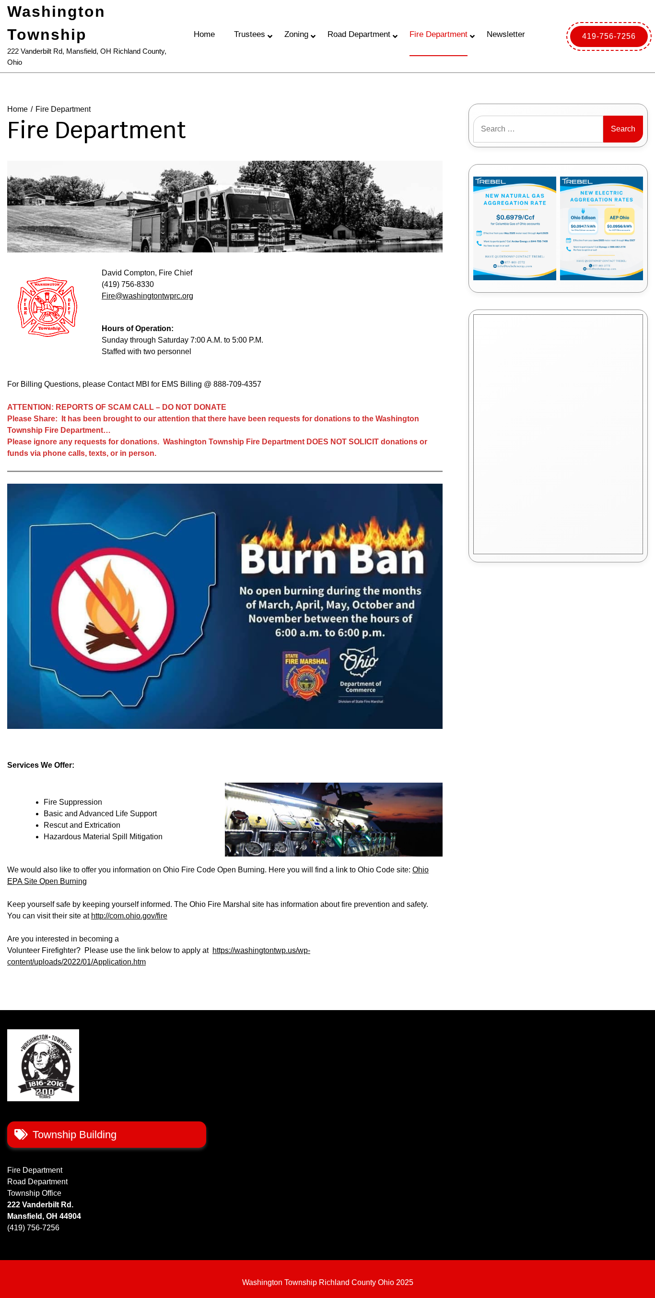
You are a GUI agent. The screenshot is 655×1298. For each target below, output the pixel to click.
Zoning (296, 34)
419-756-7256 (609, 36)
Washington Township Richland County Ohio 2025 (327, 1282)
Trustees (249, 34)
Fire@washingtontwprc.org (147, 296)
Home (204, 34)
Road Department (359, 34)
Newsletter (506, 34)
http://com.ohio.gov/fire (129, 916)
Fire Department (438, 34)
